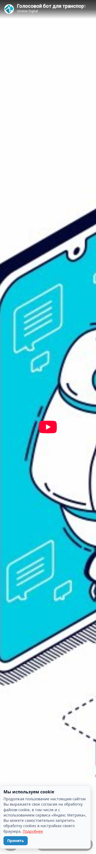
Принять (15, 840)
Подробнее (33, 831)
